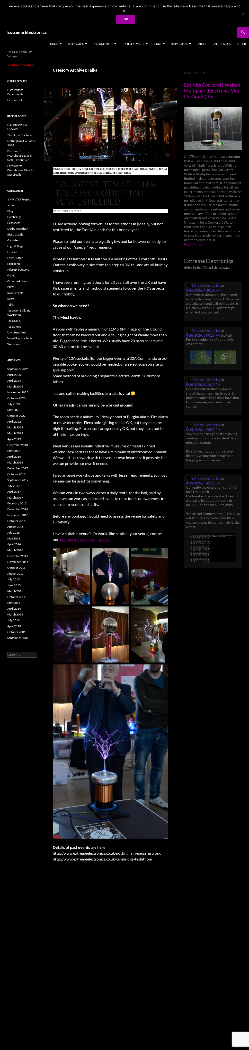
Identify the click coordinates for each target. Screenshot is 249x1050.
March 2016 (15, 550)
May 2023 (13, 410)
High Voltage (15, 246)
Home (54, 43)
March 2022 (15, 427)
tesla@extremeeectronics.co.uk (84, 539)
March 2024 (15, 386)
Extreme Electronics (27, 32)
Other (241, 43)
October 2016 (16, 521)
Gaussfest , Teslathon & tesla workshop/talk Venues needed (105, 193)
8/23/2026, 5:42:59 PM (203, 483)
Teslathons (121, 173)
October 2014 (16, 597)
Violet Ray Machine (19, 338)
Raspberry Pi (15, 293)
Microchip (14, 263)
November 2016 (17, 515)
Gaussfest (108, 169)
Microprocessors (18, 269)
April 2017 (14, 491)
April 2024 (14, 380)
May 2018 (13, 451)
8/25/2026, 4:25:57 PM (203, 430)
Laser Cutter (15, 258)
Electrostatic (15, 234)
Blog (10, 211)
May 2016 (13, 538)
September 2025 (17, 369)
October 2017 (16, 474)
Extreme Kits (15, 100)
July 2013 (13, 620)
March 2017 (15, 497)
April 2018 (14, 456)
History (12, 252)
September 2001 (17, 638)
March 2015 (15, 591)
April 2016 (14, 544)
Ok (126, 19)
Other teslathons (132, 169)
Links (157, 43)
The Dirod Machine (19, 135)
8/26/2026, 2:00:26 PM (203, 335)
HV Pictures (179, 43)
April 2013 (14, 626)
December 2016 (17, 509)
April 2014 (14, 608)
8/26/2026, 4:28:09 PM (203, 290)
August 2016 (15, 527)
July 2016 (13, 532)
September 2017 (17, 480)
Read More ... (194, 244)
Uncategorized (16, 332)
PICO (10, 287)
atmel (10, 205)
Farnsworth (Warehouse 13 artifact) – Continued (20, 155)
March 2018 (15, 462)
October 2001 (16, 632)
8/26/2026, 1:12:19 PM (203, 385)
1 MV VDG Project (19, 199)
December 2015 (17, 556)
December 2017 (17, 468)
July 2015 (13, 579)
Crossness (13, 223)
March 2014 (15, 614)
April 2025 (14, 375)
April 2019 (14, 439)
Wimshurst (14, 344)
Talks (152, 169)
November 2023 (17, 392)
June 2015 (14, 585)
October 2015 (16, 567)
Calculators (222, 43)
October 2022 (16, 415)
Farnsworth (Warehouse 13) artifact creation (20, 170)
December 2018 (17, 445)
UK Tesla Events (133, 43)
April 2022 (14, 421)
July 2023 (13, 404)
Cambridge (62, 169)
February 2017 (17, 503)
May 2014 (13, 603)
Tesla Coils (76, 43)
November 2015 (17, 562)
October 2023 (16, 398)
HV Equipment (103, 43)
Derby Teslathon (85, 169)
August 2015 (15, 573)
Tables (201, 43)
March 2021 (15, 433)
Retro (11, 299)
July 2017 (13, 486)
